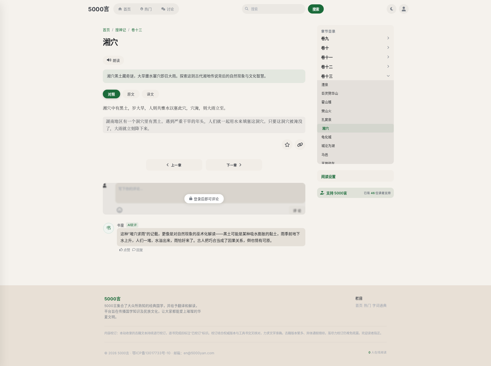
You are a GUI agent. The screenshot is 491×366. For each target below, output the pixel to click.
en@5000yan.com (199, 353)
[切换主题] (391, 9)
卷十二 (327, 66)
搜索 (316, 9)
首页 (127, 9)
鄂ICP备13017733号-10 (151, 353)
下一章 (232, 165)
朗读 (116, 60)
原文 (131, 94)
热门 (148, 9)
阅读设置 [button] (328, 176)
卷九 (325, 38)
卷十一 (327, 57)
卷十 (325, 47)
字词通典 (379, 305)
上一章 (176, 165)
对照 (111, 94)
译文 (150, 94)
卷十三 (136, 30)
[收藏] (287, 144)
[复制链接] (300, 144)
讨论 (170, 9)
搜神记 (120, 30)
